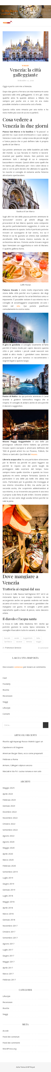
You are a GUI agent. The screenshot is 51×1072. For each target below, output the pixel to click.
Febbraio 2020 (9, 865)
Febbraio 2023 (9, 799)
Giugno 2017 (8, 955)
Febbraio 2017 (9, 979)
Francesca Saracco (13, 647)
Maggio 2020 (9, 847)
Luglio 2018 (8, 895)
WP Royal (31, 1067)
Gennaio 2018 (9, 919)
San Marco (8, 642)
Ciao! (5, 678)
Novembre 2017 (10, 925)
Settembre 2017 (10, 937)
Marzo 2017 (8, 973)
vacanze (19, 642)
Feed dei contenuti (11, 1036)
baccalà (7, 638)
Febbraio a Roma (10, 759)
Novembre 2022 (10, 817)
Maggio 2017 (9, 961)
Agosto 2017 (8, 943)
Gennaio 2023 (9, 805)
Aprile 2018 (8, 907)
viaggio (38, 642)
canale (16, 638)
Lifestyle (6, 708)
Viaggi (25, 65)
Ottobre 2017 (9, 931)
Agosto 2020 (8, 841)
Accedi (5, 1030)
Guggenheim (27, 638)
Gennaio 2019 (9, 889)
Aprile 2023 (8, 794)
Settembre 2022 (10, 829)
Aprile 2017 (8, 967)
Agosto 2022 (8, 835)
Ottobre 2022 (9, 823)
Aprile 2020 (8, 853)
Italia (38, 638)
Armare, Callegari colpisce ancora (17, 765)
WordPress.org (9, 1048)
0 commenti (43, 647)
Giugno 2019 (8, 883)
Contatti (6, 713)
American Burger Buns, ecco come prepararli (23, 753)
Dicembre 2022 (10, 811)
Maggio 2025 (9, 788)
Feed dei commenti (11, 1042)
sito (18, 306)
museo (34, 454)
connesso (18, 667)
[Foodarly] (8, 22)
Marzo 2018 (8, 913)
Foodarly (6, 684)
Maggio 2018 (9, 901)
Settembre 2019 (10, 871)
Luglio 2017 (8, 949)
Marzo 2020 (8, 859)
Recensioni (7, 696)
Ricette (6, 690)
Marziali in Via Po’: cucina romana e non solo (22, 771)
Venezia (29, 642)
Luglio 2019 (8, 877)
